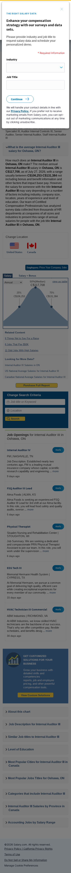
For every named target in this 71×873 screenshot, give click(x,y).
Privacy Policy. (20, 111)
